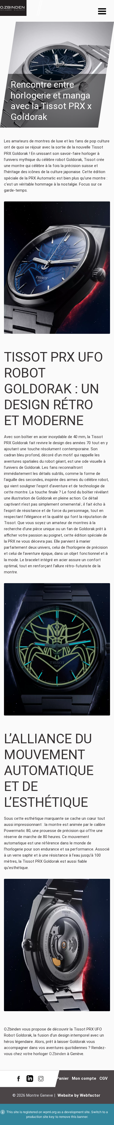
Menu (102, 12)
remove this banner (73, 1117)
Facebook (18, 1078)
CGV (103, 1078)
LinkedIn (29, 1078)
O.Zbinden (57, 1053)
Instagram (41, 1078)
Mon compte (84, 1078)
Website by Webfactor (79, 1095)
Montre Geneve (13, 8)
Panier (62, 1078)
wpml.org (49, 1112)
